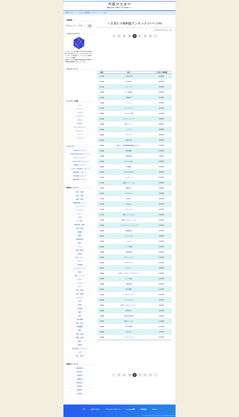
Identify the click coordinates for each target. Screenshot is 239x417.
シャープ (80, 134)
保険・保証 (79, 199)
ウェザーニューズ (129, 119)
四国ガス (129, 188)
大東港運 (129, 252)
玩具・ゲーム (79, 257)
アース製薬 (128, 246)
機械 (79, 235)
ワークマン (79, 109)
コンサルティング (80, 268)
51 (140, 36)
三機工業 (129, 284)
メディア (80, 214)
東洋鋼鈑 (129, 151)
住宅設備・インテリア (79, 348)
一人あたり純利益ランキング (79, 168)
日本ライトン (128, 124)
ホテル (79, 279)
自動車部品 (79, 239)
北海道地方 (79, 368)
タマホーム (128, 193)
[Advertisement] (134, 55)
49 (129, 36)
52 (145, 36)
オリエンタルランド (79, 127)
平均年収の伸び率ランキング (79, 154)
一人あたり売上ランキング (80, 161)
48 (124, 36)
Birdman (128, 204)
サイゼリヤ (79, 116)
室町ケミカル (128, 321)
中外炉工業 (128, 76)
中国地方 (80, 375)
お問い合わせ (95, 409)
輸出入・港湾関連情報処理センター (129, 145)
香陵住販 (129, 156)
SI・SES (79, 221)
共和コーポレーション (128, 220)
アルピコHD (129, 161)
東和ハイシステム (129, 214)
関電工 (128, 198)
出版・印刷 (79, 228)
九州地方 (80, 393)
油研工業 (129, 140)
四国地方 (80, 390)
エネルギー (79, 297)
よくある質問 (130, 409)
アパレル (80, 246)
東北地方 (80, 372)
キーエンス (79, 138)
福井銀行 (129, 310)
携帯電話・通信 (79, 225)
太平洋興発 (128, 326)
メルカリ (80, 112)
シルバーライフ (128, 294)
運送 (79, 330)
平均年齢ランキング (79, 176)
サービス (80, 283)
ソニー (79, 105)
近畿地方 (80, 379)
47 (119, 36)
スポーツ (80, 261)
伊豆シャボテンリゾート (128, 305)
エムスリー (79, 131)
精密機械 (80, 327)
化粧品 (79, 254)
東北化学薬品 (128, 316)
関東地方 (80, 383)
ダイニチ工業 (128, 113)
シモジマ (129, 241)
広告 (79, 217)
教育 (79, 243)
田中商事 (129, 289)
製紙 (79, 312)
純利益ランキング (80, 165)
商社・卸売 (79, 356)
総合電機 (80, 319)
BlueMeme (128, 81)
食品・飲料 (79, 290)
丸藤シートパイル (129, 183)
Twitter (154, 409)
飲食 (79, 272)
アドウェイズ (128, 300)
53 (150, 36)
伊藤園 (128, 167)
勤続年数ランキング (79, 179)
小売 (79, 352)
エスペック (128, 87)
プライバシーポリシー (112, 409)
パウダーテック (128, 262)
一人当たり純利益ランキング (87, 13)
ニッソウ (129, 129)
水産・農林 (79, 294)
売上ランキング (79, 158)
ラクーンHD (129, 236)
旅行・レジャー (79, 276)
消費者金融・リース (79, 203)
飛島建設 (129, 230)
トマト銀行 (128, 278)
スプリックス (128, 337)
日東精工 (129, 97)
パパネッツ (128, 177)
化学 (79, 301)
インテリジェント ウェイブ (129, 225)
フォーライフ (128, 108)
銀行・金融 (79, 192)
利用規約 (144, 409)
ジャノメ (129, 103)
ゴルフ (79, 286)
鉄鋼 (79, 305)
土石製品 (80, 308)
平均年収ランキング (79, 150)
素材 (79, 316)
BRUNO (128, 332)
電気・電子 (79, 323)
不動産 (79, 345)
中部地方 (80, 386)
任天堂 (79, 123)
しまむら (80, 120)
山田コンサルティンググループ (128, 273)
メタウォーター (128, 257)
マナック (129, 135)
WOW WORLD (129, 172)
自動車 (79, 232)
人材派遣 (80, 265)
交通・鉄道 (79, 334)
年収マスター (119, 4)
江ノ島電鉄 (128, 92)
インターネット (79, 206)
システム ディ (128, 209)
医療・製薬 (79, 250)
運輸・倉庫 (79, 338)
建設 (79, 341)
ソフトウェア (79, 210)
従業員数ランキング (79, 172)
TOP (83, 409)
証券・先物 (79, 195)
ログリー (129, 268)
